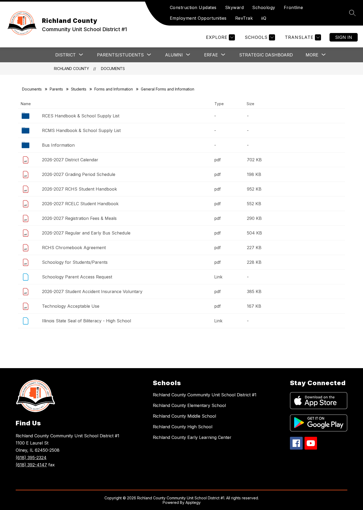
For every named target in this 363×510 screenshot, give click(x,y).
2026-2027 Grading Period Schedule (78, 174)
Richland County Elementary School (189, 405)
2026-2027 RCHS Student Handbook (79, 189)
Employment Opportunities (198, 18)
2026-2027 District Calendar (70, 159)
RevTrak (244, 18)
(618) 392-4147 (31, 464)
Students (78, 89)
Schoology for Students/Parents (75, 262)
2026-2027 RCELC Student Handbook (80, 203)
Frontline (293, 7)
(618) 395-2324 (31, 457)
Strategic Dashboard (266, 54)
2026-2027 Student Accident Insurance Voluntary (92, 291)
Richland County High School (182, 426)
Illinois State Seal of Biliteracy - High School (86, 320)
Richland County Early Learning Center (192, 437)
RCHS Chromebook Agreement (74, 247)
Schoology (263, 7)
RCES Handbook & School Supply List (80, 115)
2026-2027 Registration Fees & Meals (79, 218)
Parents (56, 89)
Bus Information (58, 145)
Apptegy (193, 502)
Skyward (234, 7)
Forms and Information (113, 89)
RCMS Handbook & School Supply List (81, 130)
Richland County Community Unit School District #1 (204, 394)
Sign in (343, 37)
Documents (113, 68)
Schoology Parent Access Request (77, 276)
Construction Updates (193, 7)
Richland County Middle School (184, 416)
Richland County (71, 68)
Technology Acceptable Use (70, 306)
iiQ (264, 18)
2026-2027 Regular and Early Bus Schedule (86, 233)
